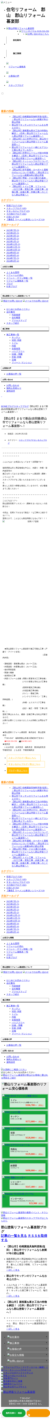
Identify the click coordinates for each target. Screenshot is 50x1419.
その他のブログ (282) (16, 214)
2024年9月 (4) (12, 253)
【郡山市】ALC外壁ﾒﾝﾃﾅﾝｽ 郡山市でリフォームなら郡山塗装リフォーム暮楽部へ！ (30, 142)
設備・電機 (17, 354)
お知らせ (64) (12, 217)
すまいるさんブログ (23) (18, 211)
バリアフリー (18, 351)
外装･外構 (16, 357)
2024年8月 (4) (12, 255)
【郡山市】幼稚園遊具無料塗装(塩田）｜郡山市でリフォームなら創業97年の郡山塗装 (30, 119)
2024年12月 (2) (13, 244)
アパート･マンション (22, 362)
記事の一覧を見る (14, 1235)
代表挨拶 (16, 315)
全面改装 (16, 348)
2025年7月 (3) (12, 230)
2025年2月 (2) (12, 239)
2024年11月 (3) (13, 247)
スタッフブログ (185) (16, 208)
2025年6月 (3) (12, 233)
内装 (14, 346)
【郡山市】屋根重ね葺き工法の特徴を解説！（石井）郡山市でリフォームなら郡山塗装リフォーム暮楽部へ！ (30, 133)
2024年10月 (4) (13, 250)
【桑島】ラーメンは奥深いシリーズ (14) (25, 219)
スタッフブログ (25, 440)
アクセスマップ (19, 320)
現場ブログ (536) (14, 205)
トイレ (15, 343)
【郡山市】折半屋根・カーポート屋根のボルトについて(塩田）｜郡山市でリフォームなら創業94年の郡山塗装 (30, 172)
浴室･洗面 (16, 340)
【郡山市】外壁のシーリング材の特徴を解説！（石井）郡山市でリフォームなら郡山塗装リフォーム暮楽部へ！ (30, 156)
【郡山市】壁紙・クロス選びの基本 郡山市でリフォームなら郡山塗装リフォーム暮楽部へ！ (30, 181)
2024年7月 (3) (12, 258)
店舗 (14, 360)
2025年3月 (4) (12, 236)
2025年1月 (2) (12, 241)
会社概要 (16, 317)
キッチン (16, 337)
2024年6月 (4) (12, 261)
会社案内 (10, 312)
